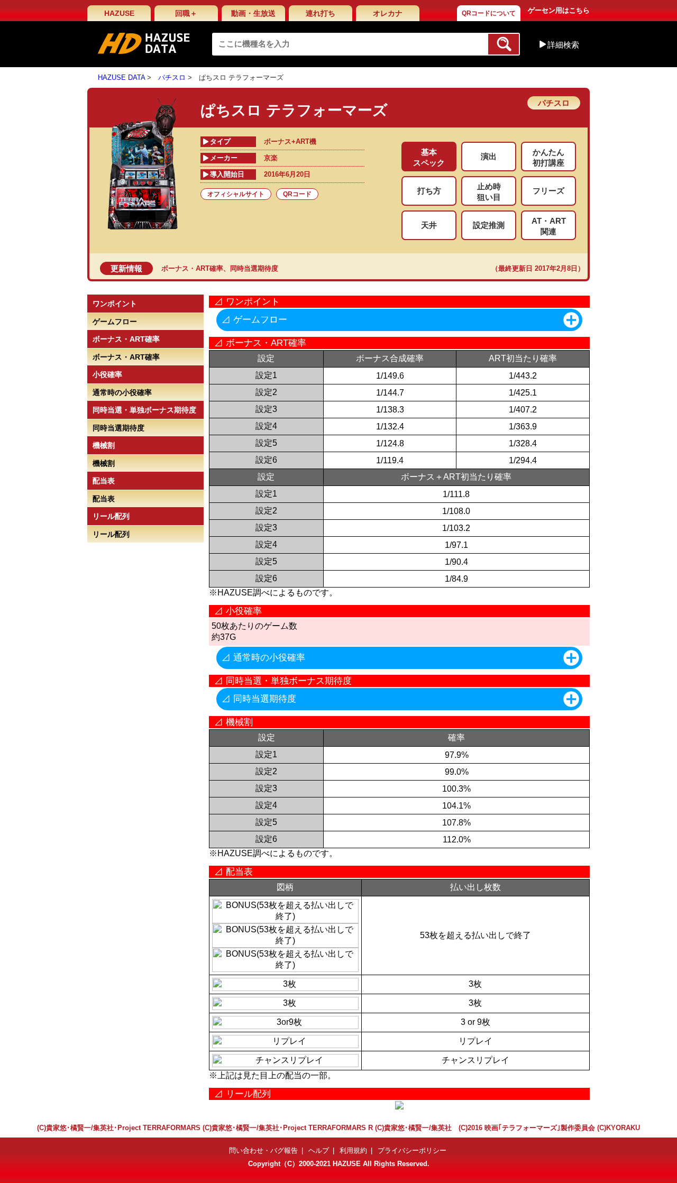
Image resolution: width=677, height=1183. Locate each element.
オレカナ (387, 13)
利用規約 (353, 1150)
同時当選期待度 (254, 268)
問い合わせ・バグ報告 (263, 1150)
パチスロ (172, 77)
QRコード (297, 194)
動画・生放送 (253, 13)
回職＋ (186, 13)
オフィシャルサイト (235, 194)
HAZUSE (119, 13)
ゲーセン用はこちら (559, 10)
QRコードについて (489, 13)
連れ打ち (320, 13)
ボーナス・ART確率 (192, 268)
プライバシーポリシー (412, 1150)
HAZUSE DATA (121, 77)
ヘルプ (318, 1150)
